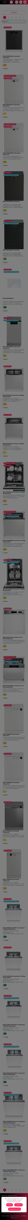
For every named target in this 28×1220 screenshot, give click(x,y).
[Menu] (11, 2)
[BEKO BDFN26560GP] (14, 283)
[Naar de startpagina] (5, 2)
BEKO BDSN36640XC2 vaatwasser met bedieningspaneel (13, 686)
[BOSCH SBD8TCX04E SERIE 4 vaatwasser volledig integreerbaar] (14, 1009)
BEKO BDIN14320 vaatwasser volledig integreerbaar (13, 396)
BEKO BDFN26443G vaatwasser (11, 201)
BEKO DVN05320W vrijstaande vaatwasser (11, 734)
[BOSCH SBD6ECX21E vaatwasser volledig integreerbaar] (14, 961)
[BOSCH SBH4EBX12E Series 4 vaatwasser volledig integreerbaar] (14, 1106)
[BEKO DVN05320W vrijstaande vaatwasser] (14, 718)
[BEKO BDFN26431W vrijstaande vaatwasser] (14, 89)
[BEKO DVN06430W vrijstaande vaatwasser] (14, 767)
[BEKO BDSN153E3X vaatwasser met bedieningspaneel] (14, 622)
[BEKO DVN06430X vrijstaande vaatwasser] (14, 815)
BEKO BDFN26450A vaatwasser (11, 250)
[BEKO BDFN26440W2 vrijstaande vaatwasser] (14, 137)
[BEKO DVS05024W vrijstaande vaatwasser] (14, 864)
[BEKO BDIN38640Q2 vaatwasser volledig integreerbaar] (14, 525)
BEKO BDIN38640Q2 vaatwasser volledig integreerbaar (14, 541)
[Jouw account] (20, 2)
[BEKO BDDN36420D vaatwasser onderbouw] (14, 41)
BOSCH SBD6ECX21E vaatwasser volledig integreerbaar (14, 977)
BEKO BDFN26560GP (8, 298)
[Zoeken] (16, 2)
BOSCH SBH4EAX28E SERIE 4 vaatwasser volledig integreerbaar (14, 1073)
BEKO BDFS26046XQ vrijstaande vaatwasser (11, 347)
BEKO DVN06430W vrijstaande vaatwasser (11, 783)
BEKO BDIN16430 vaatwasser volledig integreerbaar (13, 444)
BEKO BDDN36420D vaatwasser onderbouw (11, 57)
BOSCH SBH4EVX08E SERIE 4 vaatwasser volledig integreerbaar (14, 1170)
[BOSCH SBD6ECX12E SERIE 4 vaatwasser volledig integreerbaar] (14, 912)
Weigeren (9, 1204)
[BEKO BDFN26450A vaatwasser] (14, 234)
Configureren (18, 1204)
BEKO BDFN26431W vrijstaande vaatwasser (11, 105)
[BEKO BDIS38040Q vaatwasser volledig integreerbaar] (14, 573)
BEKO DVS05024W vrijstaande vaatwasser (11, 880)
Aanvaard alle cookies (14, 1209)
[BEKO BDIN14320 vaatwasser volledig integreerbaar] (14, 379)
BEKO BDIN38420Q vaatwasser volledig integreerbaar (13, 492)
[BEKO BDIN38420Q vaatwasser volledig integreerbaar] (14, 476)
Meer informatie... (17, 1201)
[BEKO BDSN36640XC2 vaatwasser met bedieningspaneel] (14, 670)
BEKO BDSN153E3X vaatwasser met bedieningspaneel (12, 638)
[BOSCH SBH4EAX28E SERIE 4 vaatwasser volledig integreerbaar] (14, 1057)
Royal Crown (14, 1217)
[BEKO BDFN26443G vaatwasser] (14, 186)
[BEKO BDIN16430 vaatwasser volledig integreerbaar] (14, 428)
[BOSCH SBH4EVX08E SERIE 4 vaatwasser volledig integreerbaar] (14, 1154)
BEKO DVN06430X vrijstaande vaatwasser (11, 831)
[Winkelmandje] (24, 2)
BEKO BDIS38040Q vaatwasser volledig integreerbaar (13, 589)
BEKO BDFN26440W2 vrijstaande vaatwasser (11, 153)
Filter (15, 12)
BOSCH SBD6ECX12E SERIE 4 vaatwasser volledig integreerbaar (14, 928)
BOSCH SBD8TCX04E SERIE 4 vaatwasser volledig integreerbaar (14, 1025)
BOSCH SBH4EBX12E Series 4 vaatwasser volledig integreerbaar (14, 1122)
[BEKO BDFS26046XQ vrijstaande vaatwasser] (14, 331)
